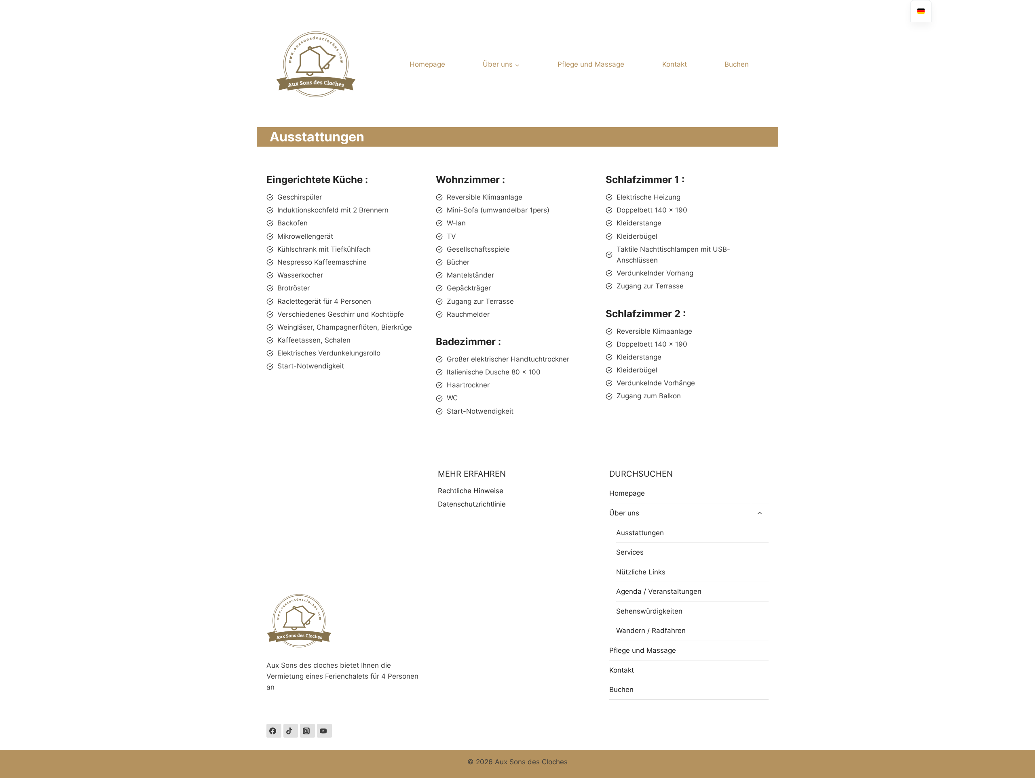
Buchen (736, 64)
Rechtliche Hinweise (470, 491)
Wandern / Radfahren (651, 631)
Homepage (427, 64)
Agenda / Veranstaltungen (658, 591)
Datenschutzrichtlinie (472, 504)
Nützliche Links (640, 572)
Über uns (624, 513)
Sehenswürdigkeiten (649, 611)
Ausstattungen (640, 533)
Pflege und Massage (591, 64)
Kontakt (674, 64)
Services (630, 552)
